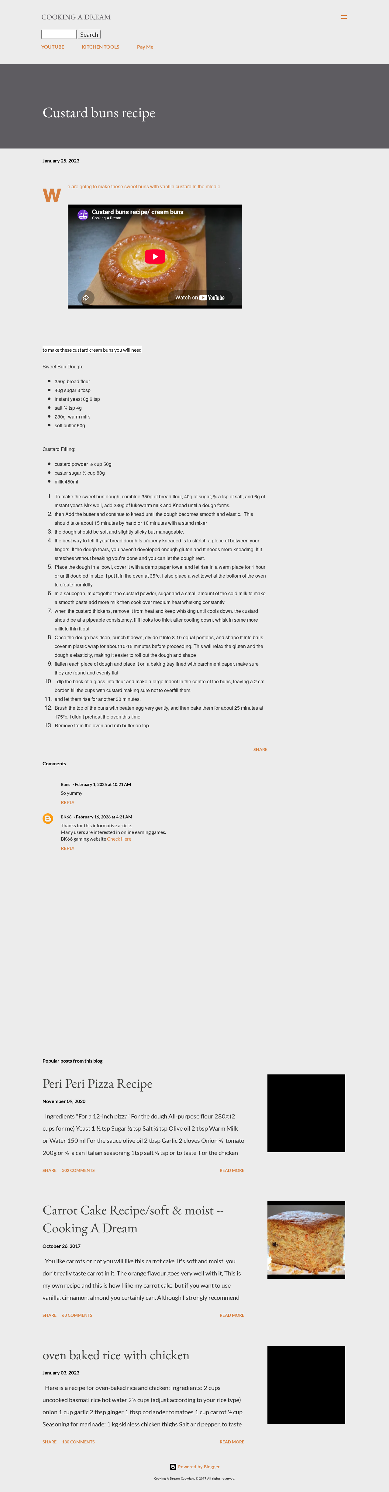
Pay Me (145, 47)
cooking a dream (76, 17)
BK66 (66, 816)
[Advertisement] (145, 982)
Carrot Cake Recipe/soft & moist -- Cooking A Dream (133, 1218)
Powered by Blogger (198, 1467)
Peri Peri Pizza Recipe (97, 1083)
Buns (65, 784)
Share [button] (260, 749)
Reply (67, 802)
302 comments (78, 1170)
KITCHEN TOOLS (100, 47)
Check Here (119, 839)
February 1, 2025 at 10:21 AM (103, 784)
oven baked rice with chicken (116, 1354)
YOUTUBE (52, 47)
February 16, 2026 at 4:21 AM (104, 816)
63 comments (77, 1315)
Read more (232, 1170)
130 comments (78, 1441)
